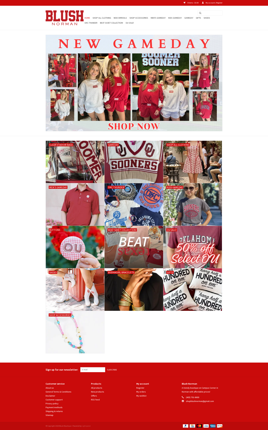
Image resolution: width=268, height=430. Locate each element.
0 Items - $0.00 (193, 3)
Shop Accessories (139, 17)
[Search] (200, 13)
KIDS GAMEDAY (175, 17)
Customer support (54, 399)
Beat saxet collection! (111, 22)
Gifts (198, 17)
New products (97, 391)
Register (140, 387)
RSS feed (95, 399)
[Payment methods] (185, 426)
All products (96, 387)
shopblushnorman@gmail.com (200, 401)
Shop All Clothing (102, 17)
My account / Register (213, 3)
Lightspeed (86, 426)
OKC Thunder (91, 22)
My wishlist (141, 395)
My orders (141, 391)
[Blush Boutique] (65, 17)
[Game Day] (134, 83)
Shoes (207, 17)
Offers (94, 395)
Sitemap (49, 415)
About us (50, 387)
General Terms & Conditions (58, 391)
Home (87, 17)
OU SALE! (130, 22)
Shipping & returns (54, 411)
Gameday (188, 17)
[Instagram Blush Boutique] (219, 369)
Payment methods (54, 407)
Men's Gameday (158, 17)
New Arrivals (120, 17)
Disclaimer (50, 395)
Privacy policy (52, 403)
